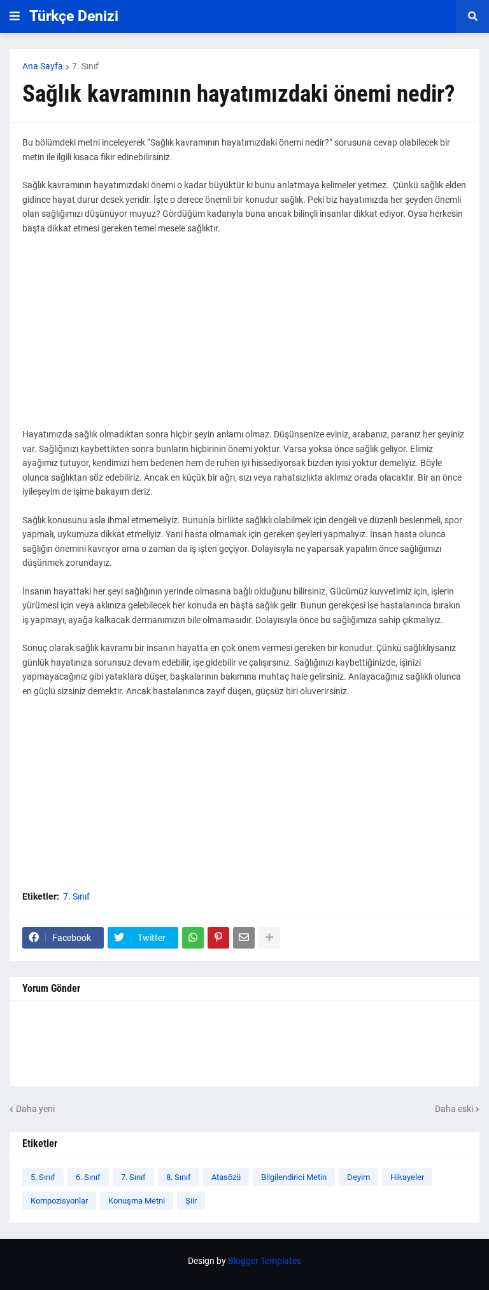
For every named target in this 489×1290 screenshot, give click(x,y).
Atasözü (226, 1177)
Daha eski (454, 1109)
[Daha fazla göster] (269, 938)
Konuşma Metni (136, 1200)
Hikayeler (407, 1177)
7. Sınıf (85, 66)
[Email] (244, 938)
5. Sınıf (43, 1177)
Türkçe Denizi (73, 16)
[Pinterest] (218, 938)
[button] (14, 16)
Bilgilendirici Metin (294, 1177)
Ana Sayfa (42, 66)
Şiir (191, 1200)
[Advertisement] (244, 338)
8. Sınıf (178, 1177)
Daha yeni (35, 1109)
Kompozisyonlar (59, 1200)
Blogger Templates (264, 1261)
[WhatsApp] (193, 938)
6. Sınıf (88, 1177)
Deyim (358, 1177)
